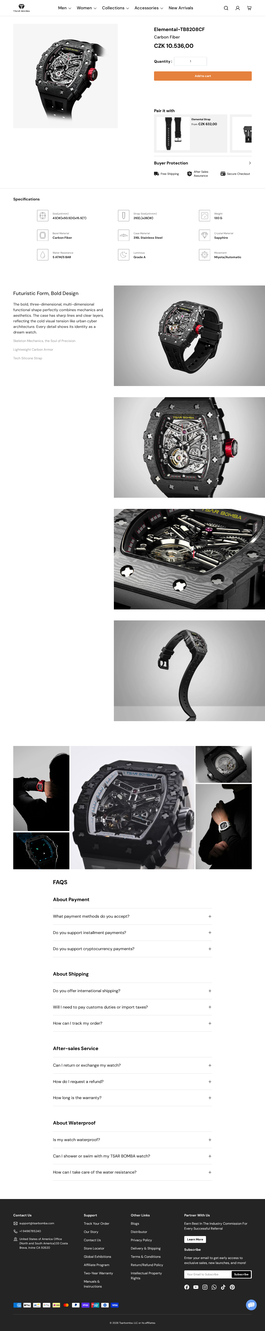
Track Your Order (96, 1223)
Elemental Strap (201, 119)
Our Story (91, 1232)
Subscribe (241, 1274)
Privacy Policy (141, 1240)
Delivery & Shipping (146, 1248)
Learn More (195, 1239)
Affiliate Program (96, 1265)
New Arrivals (181, 8)
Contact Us (92, 1240)
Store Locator (94, 1248)
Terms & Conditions (146, 1256)
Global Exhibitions (97, 1256)
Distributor (139, 1232)
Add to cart (203, 76)
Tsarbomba (126, 1323)
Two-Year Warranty (98, 1273)
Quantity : (163, 61)
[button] (203, 88)
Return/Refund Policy (147, 1265)
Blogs (135, 1223)
